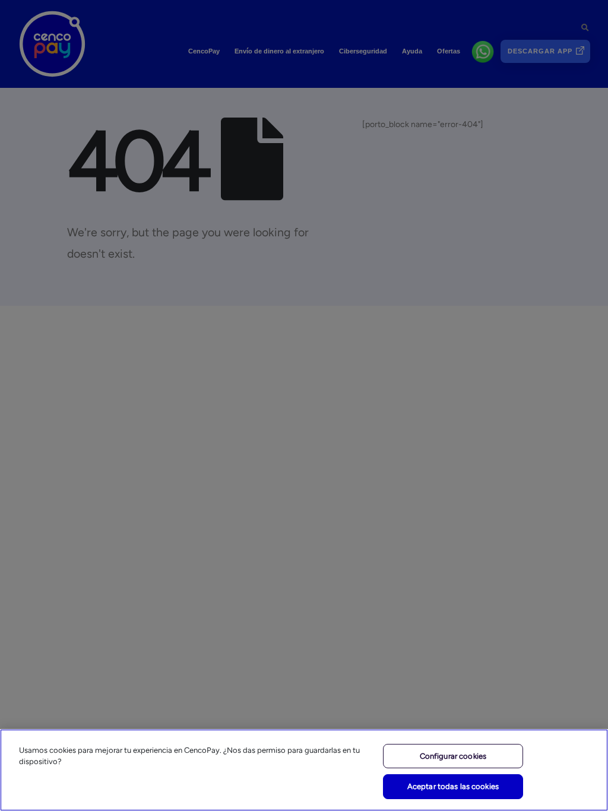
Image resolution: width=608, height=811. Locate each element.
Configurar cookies (453, 756)
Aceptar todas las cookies (453, 786)
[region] (304, 770)
